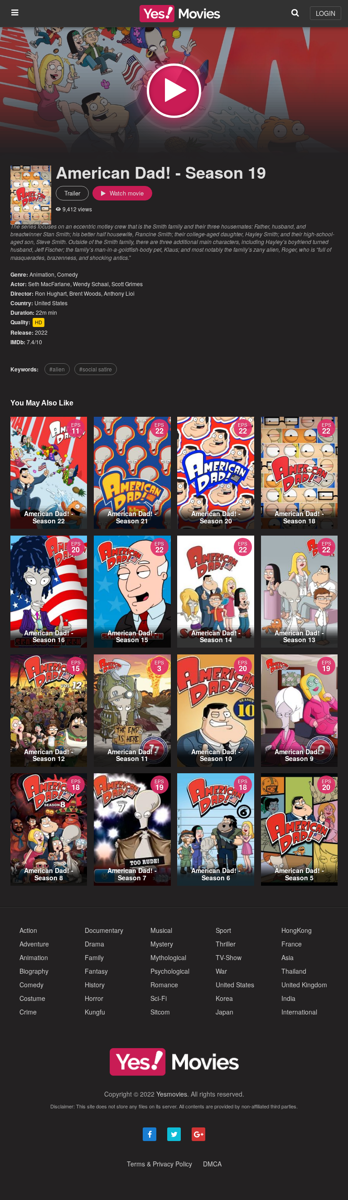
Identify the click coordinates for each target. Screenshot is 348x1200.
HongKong (296, 930)
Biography (33, 971)
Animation (41, 274)
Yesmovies (171, 1093)
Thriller (226, 943)
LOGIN (325, 13)
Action (28, 930)
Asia (287, 957)
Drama (94, 943)
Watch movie (126, 193)
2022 (41, 332)
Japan (224, 1011)
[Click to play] (174, 90)
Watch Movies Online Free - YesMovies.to (180, 13)
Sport (223, 930)
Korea (224, 998)
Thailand (293, 971)
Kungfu (95, 1011)
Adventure (34, 943)
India (288, 998)
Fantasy (96, 971)
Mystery (161, 943)
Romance (164, 984)
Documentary (104, 930)
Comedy (67, 274)
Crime (28, 1011)
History (95, 984)
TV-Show (229, 957)
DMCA (212, 1163)
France (291, 943)
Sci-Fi (158, 998)
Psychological (169, 971)
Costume (32, 998)
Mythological (168, 957)
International (299, 1011)
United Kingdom (304, 984)
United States (51, 303)
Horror (94, 998)
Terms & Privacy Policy (159, 1163)
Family (94, 957)
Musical (161, 930)
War (221, 971)
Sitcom (160, 1011)
